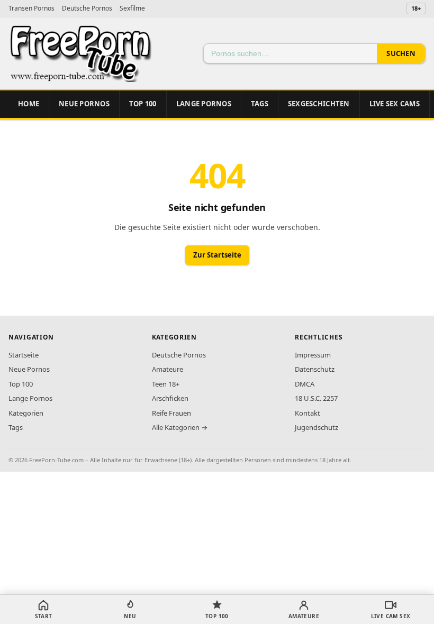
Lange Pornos (203, 103)
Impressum (313, 355)
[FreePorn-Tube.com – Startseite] (79, 53)
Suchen (400, 53)
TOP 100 (143, 103)
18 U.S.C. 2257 (316, 398)
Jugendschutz (316, 427)
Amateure (167, 369)
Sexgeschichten (319, 103)
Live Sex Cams (394, 103)
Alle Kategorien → (179, 427)
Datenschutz (314, 369)
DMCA (304, 384)
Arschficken (170, 398)
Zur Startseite (217, 255)
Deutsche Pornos (87, 8)
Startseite (23, 355)
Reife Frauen (171, 413)
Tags (259, 103)
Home (28, 103)
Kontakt (307, 413)
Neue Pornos (84, 103)
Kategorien (25, 413)
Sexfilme (132, 8)
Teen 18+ (165, 384)
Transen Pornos (31, 8)
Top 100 (20, 384)
